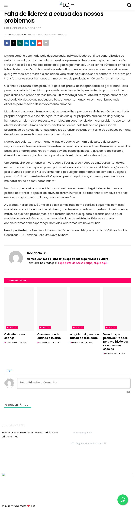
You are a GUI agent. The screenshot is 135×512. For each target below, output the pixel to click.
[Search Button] (129, 5)
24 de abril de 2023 (15, 34)
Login (8, 370)
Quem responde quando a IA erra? (49, 336)
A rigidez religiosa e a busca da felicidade (84, 336)
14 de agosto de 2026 (49, 342)
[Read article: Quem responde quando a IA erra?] (52, 309)
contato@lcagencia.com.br (19, 460)
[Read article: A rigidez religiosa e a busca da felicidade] (85, 309)
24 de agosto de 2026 (16, 342)
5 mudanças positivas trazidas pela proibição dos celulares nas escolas (116, 341)
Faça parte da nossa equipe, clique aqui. (83, 263)
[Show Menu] (6, 5)
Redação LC (37, 253)
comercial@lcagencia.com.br (56, 460)
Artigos (12, 327)
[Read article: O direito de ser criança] (19, 309)
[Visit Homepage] (67, 5)
